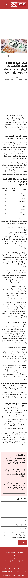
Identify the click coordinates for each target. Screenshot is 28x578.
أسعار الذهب (14, 558)
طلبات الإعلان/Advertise (19, 569)
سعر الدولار (20, 552)
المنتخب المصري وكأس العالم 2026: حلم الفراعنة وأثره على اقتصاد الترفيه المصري (14, 460)
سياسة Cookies (15, 571)
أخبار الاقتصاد (5, 56)
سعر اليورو (13, 552)
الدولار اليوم (12, 78)
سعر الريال (7, 552)
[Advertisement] (14, 24)
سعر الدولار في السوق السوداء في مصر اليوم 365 (14, 561)
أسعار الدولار (25, 78)
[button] (3, 5)
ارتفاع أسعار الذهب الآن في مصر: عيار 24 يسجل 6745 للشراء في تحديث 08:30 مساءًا (14, 486)
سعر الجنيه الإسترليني (19, 555)
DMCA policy (6, 571)
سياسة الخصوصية (6, 569)
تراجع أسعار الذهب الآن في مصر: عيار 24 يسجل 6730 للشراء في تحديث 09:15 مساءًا (15, 473)
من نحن (24, 571)
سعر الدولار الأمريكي (6, 78)
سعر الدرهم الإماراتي (8, 555)
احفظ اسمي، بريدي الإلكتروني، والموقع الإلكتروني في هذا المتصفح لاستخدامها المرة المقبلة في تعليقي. (14, 534)
